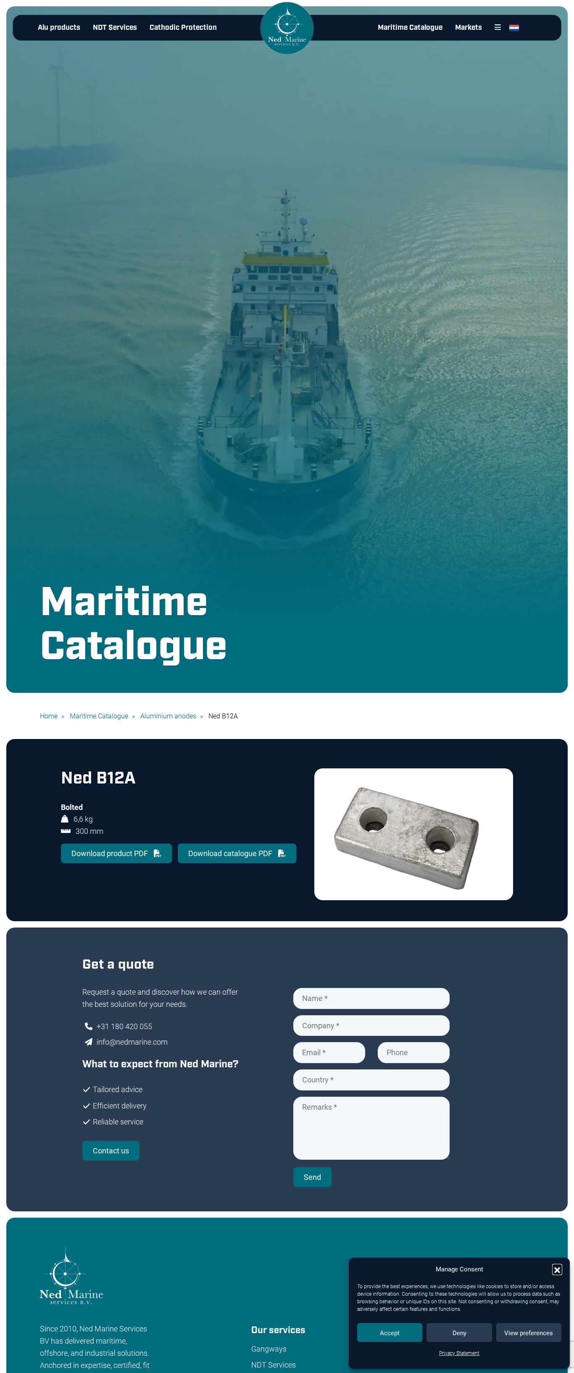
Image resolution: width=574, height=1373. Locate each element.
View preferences (528, 1332)
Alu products (59, 27)
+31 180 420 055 (124, 1026)
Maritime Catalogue (410, 27)
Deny (459, 1332)
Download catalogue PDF (231, 853)
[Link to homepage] (287, 34)
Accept (390, 1332)
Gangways (269, 1349)
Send (312, 1177)
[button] (557, 1269)
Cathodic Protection (183, 27)
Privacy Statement (459, 1352)
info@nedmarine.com (132, 1042)
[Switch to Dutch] (515, 27)
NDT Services (115, 27)
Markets (468, 27)
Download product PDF (110, 853)
